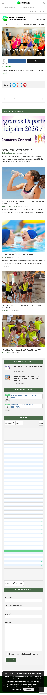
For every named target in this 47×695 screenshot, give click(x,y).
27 (41, 549)
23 (41, 533)
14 (41, 497)
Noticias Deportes (17, 25)
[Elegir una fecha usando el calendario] (14, 423)
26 (41, 545)
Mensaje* (8, 622)
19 (41, 517)
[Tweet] (36, 61)
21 (41, 525)
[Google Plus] (17, 85)
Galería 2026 (6, 311)
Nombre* (8, 597)
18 (41, 513)
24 (41, 537)
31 (41, 565)
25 (41, 541)
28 (41, 553)
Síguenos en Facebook (37, 11)
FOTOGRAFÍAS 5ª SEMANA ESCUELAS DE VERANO (22, 350)
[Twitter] (14, 85)
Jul (11, 423)
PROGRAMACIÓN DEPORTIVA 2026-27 (17, 150)
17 (41, 509)
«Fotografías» (6, 66)
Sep (17, 423)
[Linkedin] (21, 85)
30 (41, 561)
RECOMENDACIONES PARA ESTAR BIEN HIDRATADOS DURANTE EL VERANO (27, 378)
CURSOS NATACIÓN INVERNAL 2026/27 (17, 255)
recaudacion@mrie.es (26, 7)
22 (41, 529)
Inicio (3, 25)
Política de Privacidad (30, 654)
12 (41, 490)
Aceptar (28, 689)
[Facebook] (10, 85)
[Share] (17, 61)
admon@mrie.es (9, 7)
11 (41, 486)
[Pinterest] (25, 85)
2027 (20, 423)
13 (41, 493)
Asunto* (8, 614)
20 (41, 521)
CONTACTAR (40, 19)
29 (41, 557)
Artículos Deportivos (9, 206)
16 (41, 505)
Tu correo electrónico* (13, 606)
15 (41, 501)
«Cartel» (4, 73)
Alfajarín (5, 257)
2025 (7, 423)
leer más (18, 689)
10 (41, 482)
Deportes (8, 25)
